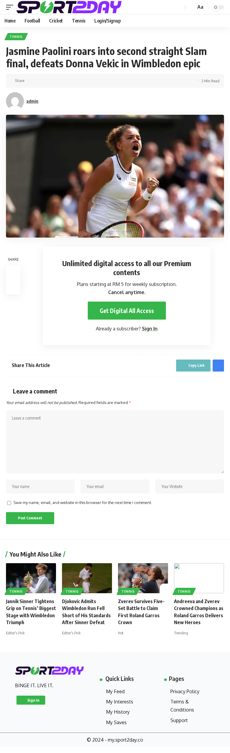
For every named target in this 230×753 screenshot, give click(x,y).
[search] (190, 7)
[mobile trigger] (11, 7)
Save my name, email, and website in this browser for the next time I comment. (82, 502)
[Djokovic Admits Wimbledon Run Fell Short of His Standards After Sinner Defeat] (87, 578)
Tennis (16, 36)
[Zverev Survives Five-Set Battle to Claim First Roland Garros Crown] (143, 578)
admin (32, 101)
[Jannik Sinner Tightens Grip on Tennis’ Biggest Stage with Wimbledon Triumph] (31, 578)
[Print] (40, 81)
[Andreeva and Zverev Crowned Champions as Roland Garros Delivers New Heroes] (199, 578)
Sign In (150, 329)
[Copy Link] (31, 81)
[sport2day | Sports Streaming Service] (76, 7)
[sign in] (180, 7)
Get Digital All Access (127, 310)
